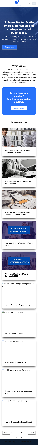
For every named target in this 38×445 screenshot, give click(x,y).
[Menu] (34, 3)
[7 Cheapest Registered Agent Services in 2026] (19, 261)
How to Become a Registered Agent (18, 305)
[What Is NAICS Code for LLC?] (19, 349)
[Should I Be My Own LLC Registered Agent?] (19, 378)
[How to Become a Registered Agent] (19, 291)
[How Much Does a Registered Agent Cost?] (19, 230)
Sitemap (17, 443)
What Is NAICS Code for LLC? (16, 362)
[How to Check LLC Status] (19, 320)
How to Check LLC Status (14, 334)
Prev (6, 432)
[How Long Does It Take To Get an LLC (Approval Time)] (19, 137)
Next (31, 432)
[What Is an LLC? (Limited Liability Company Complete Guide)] (19, 199)
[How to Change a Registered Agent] (19, 409)
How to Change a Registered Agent (18, 422)
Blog (22, 443)
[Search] (30, 3)
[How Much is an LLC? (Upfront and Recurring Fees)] (19, 168)
